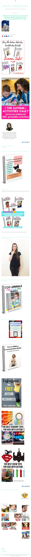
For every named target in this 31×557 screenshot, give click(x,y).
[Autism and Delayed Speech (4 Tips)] (18, 518)
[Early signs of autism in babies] (13, 509)
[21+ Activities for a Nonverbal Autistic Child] (25, 509)
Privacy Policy (4, 551)
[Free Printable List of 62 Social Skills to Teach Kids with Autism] (5, 526)
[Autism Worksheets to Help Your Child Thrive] (25, 518)
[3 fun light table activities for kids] (25, 526)
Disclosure (3, 549)
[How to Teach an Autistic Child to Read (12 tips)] (13, 526)
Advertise (3, 548)
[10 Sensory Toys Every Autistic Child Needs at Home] (5, 518)
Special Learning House (15, 6)
